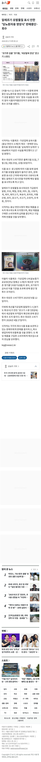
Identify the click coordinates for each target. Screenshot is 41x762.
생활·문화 (5, 703)
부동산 (15, 699)
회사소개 (7, 718)
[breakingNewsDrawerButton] (33, 2)
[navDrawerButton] (37, 2)
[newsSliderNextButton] (37, 569)
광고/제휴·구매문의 (18, 718)
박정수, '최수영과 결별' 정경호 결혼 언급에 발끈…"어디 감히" (18, 577)
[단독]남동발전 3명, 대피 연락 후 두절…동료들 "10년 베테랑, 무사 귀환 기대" (18, 618)
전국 (5, 694)
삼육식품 (22, 358)
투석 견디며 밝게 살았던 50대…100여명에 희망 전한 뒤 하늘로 (16, 374)
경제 (25, 689)
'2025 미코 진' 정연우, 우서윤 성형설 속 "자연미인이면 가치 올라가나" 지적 (18, 597)
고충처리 (20, 721)
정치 (5, 689)
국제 (35, 689)
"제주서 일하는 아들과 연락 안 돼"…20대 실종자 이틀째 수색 (18, 608)
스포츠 (5, 660)
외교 (15, 694)
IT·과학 (25, 699)
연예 (4, 630)
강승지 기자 (9, 37)
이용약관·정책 (32, 718)
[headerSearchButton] (29, 2)
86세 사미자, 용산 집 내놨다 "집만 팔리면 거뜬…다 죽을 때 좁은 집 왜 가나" (18, 587)
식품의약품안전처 (9, 358)
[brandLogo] (6, 2)
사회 (15, 689)
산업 (5, 699)
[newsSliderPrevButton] (32, 569)
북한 (25, 694)
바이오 (4, 15)
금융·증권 (35, 694)
